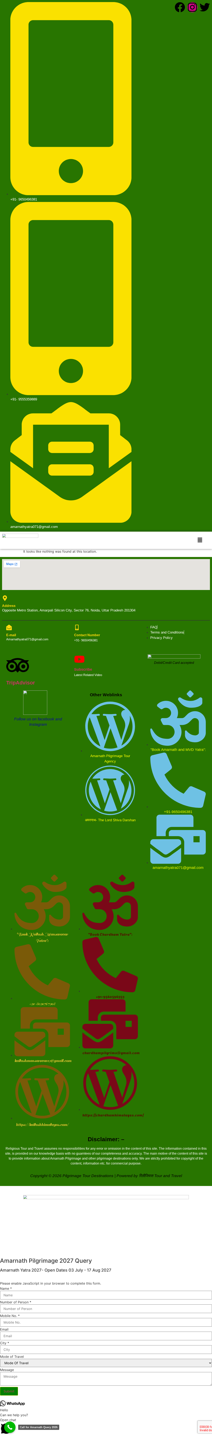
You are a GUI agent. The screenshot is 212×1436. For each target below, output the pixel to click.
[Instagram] (192, 7)
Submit (9, 1391)
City (4, 1343)
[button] (200, 540)
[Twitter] (205, 7)
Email (4, 1329)
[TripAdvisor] (17, 665)
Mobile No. (10, 1315)
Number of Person (15, 1302)
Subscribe (83, 669)
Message (7, 1369)
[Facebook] (180, 7)
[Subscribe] (79, 659)
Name (6, 1288)
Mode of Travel (12, 1356)
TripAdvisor (20, 683)
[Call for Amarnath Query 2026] (10, 1427)
